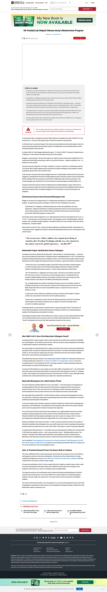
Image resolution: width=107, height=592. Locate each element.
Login (51, 521)
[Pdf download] (29, 37)
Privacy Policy (61, 588)
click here (35, 565)
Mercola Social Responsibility (53, 551)
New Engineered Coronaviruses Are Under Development (50, 440)
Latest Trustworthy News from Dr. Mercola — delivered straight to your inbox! (34, 531)
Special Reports (69, 551)
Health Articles (36, 551)
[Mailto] (23, 497)
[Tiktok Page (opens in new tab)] (57, 537)
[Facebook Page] (21, 497)
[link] (22, 38)
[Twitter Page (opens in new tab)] (40, 537)
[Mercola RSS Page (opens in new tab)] (72, 537)
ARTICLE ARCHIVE (39, 2)
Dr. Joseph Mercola (56, 34)
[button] (87, 9)
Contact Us (36, 549)
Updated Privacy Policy (58, 573)
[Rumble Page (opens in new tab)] (67, 537)
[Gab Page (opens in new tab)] (46, 537)
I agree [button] (79, 588)
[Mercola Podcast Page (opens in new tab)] (70, 537)
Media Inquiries (50, 548)
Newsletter (68, 548)
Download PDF (63, 329)
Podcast (67, 549)
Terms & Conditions (47, 573)
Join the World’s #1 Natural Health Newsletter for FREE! (24, 8)
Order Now (85, 582)
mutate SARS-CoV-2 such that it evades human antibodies (60, 458)
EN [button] (87, 2)
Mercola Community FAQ (52, 549)
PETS (46, 2)
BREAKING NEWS (30, 2)
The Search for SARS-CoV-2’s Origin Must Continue (59, 361)
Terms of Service (70, 588)
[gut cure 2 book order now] (53, 26)
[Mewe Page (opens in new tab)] (53, 537)
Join (56, 521)
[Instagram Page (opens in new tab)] (37, 537)
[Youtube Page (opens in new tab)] (61, 537)
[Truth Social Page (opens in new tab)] (48, 537)
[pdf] (25, 497)
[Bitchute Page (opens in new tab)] (64, 537)
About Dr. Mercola (37, 548)
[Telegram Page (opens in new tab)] (43, 537)
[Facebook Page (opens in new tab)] (34, 537)
